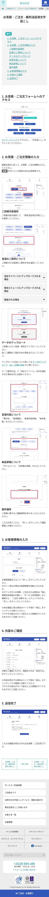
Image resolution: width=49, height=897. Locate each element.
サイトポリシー (36, 839)
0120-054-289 (25, 863)
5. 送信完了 (12, 78)
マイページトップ (9, 140)
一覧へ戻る (24, 764)
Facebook (38, 846)
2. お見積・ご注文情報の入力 (21, 45)
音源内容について (17, 60)
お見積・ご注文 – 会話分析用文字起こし (39, 764)
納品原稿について (17, 64)
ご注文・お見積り (25, 893)
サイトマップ (12, 846)
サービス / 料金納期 (13, 785)
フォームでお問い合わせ (25, 870)
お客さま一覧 (10, 815)
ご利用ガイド (10, 793)
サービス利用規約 (12, 831)
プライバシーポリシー (36, 831)
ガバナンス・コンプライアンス (12, 839)
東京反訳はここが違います (16, 807)
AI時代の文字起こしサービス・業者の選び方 (24, 800)
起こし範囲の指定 (17, 365)
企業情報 (8, 822)
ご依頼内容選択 (16, 49)
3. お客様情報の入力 (17, 71)
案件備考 (13, 67)
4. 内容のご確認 (14, 75)
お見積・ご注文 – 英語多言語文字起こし (10, 764)
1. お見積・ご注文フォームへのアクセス (24, 40)
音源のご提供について (20, 52)
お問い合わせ (45, 4)
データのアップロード (20, 56)
